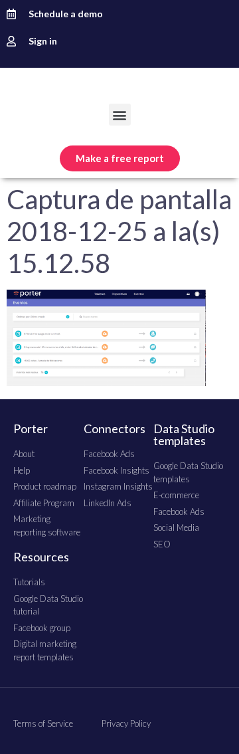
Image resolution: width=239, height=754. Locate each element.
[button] (120, 115)
